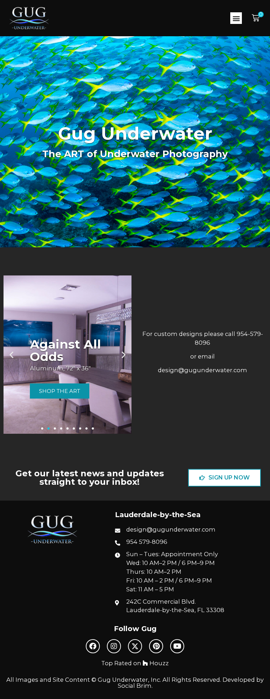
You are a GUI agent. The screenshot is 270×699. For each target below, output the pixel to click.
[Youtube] (177, 646)
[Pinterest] (156, 646)
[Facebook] (93, 646)
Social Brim (135, 685)
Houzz (158, 663)
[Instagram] (114, 646)
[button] (236, 18)
